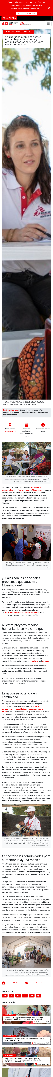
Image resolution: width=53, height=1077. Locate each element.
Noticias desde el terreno (18, 32)
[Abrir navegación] (48, 18)
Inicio (5, 410)
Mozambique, (38, 490)
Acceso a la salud (36, 983)
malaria (35, 661)
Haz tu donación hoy (26, 13)
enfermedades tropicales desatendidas (22, 612)
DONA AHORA (9, 18)
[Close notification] (49, 7)
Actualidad (13, 410)
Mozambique (10, 431)
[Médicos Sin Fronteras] (16, 24)
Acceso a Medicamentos (15, 983)
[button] (5, 995)
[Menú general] (48, 23)
